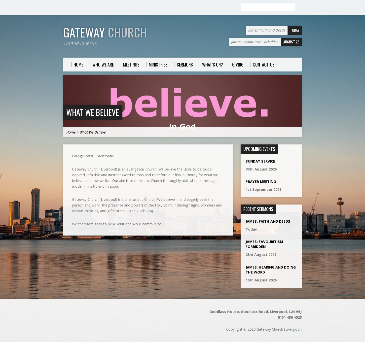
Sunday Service (260, 161)
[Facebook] (66, 7)
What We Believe (92, 112)
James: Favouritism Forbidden (264, 244)
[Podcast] (71, 7)
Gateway (105, 32)
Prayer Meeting (261, 181)
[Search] (300, 7)
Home (71, 132)
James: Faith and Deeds (268, 221)
